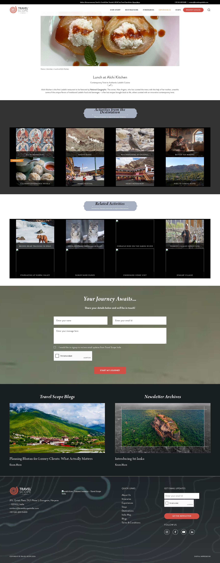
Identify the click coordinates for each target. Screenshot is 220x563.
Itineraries (148, 10)
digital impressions (202, 556)
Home (43, 69)
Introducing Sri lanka (129, 458)
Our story (115, 10)
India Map (126, 514)
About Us (126, 495)
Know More (16, 464)
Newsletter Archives (163, 396)
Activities (49, 69)
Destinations (131, 10)
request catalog (193, 10)
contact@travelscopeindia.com (198, 2)
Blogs (124, 518)
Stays (178, 10)
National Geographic (98, 89)
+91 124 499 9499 (180, 2)
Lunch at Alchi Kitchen (61, 69)
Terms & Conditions (131, 522)
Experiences (165, 10)
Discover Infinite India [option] (110, 2)
